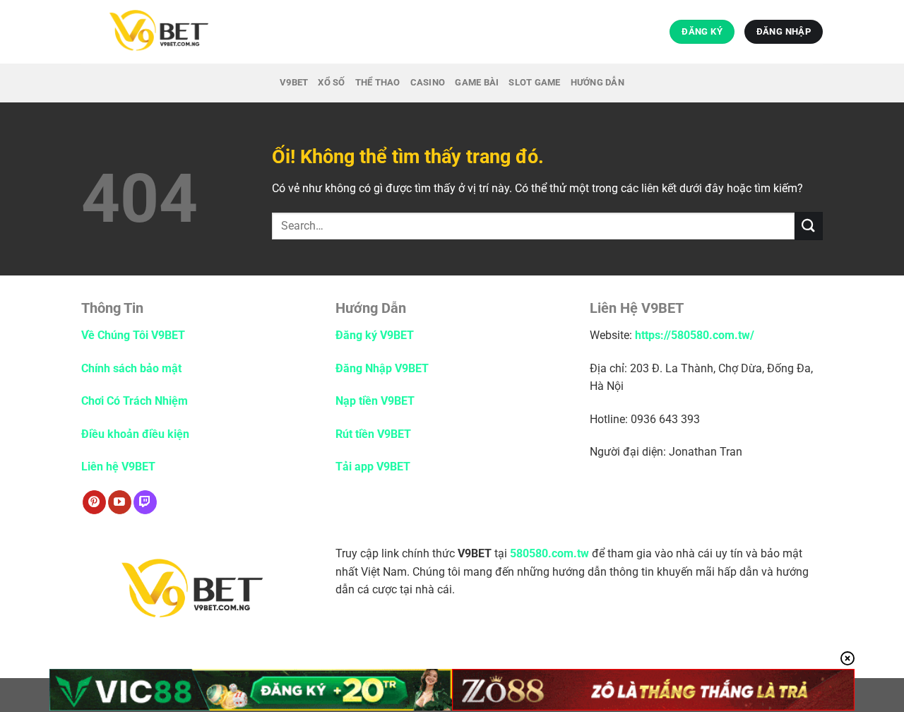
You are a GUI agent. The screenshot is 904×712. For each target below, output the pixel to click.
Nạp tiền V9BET (375, 401)
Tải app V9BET (372, 466)
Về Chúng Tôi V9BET (133, 335)
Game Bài (477, 82)
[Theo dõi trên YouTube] (119, 502)
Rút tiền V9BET (373, 434)
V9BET (294, 82)
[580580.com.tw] (196, 32)
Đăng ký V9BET (374, 335)
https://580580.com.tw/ (694, 335)
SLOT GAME (534, 82)
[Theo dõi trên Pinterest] (94, 502)
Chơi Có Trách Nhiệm (134, 401)
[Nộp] (809, 225)
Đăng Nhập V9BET (382, 368)
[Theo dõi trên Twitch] (145, 502)
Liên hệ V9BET (118, 466)
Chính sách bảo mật (132, 368)
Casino (428, 82)
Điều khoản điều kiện (135, 434)
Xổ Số (331, 82)
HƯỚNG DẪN (597, 82)
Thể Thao (377, 82)
